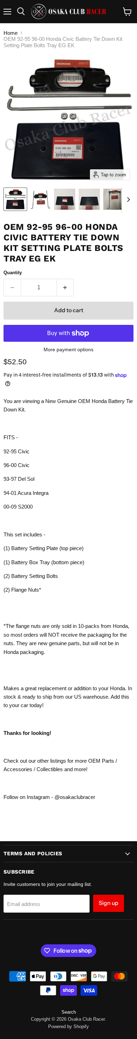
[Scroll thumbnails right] (127, 200)
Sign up (108, 903)
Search (68, 1012)
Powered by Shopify (68, 1026)
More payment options (68, 349)
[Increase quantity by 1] (65, 287)
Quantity (13, 272)
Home (11, 33)
